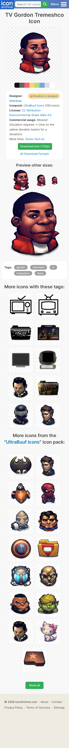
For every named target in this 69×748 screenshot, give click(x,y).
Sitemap (59, 707)
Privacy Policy (14, 707)
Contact (57, 702)
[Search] (45, 4)
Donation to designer (45, 96)
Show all (34, 685)
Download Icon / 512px (35, 146)
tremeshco (23, 273)
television (39, 267)
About (44, 702)
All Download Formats (34, 153)
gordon (21, 267)
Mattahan (15, 100)
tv (53, 267)
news (40, 273)
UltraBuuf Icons (34, 105)
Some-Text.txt (34, 139)
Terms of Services (38, 707)
